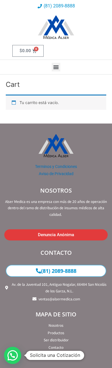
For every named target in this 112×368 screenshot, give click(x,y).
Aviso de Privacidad (56, 173)
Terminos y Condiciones (56, 166)
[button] (56, 67)
